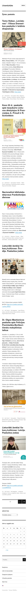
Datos (18, 95)
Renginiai (23, 97)
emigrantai (13, 493)
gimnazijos (11, 419)
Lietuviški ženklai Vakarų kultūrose (12, 312)
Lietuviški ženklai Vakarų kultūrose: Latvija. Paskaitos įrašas (13, 430)
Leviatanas (13, 97)
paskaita (18, 97)
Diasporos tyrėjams (7, 574)
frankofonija (8, 184)
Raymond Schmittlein (6, 186)
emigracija (20, 491)
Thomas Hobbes (5, 99)
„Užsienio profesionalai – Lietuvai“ (15, 239)
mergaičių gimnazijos (18, 419)
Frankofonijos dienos (15, 184)
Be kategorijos (14, 310)
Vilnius (17, 421)
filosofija (9, 97)
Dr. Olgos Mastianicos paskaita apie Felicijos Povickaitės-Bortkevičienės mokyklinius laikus (13, 325)
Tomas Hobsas (13, 99)
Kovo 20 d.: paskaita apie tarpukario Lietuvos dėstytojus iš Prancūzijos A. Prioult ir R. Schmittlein (13, 110)
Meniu (23, 5)
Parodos (4, 97)
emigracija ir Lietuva (6, 493)
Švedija (13, 313)
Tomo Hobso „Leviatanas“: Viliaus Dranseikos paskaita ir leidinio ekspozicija (13, 24)
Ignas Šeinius (21, 310)
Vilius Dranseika (20, 99)
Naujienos (22, 95)
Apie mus (4, 582)
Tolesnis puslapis (24, 503)
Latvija (21, 493)
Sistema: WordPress (13, 590)
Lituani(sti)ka (7, 5)
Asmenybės (13, 95)
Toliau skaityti (17, 92)
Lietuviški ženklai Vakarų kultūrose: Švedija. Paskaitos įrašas (13, 248)
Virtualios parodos (7, 578)
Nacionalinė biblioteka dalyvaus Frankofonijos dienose (14, 195)
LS (2, 95)
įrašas (3, 312)
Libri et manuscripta (7, 571)
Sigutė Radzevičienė (6, 313)
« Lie (7, 550)
